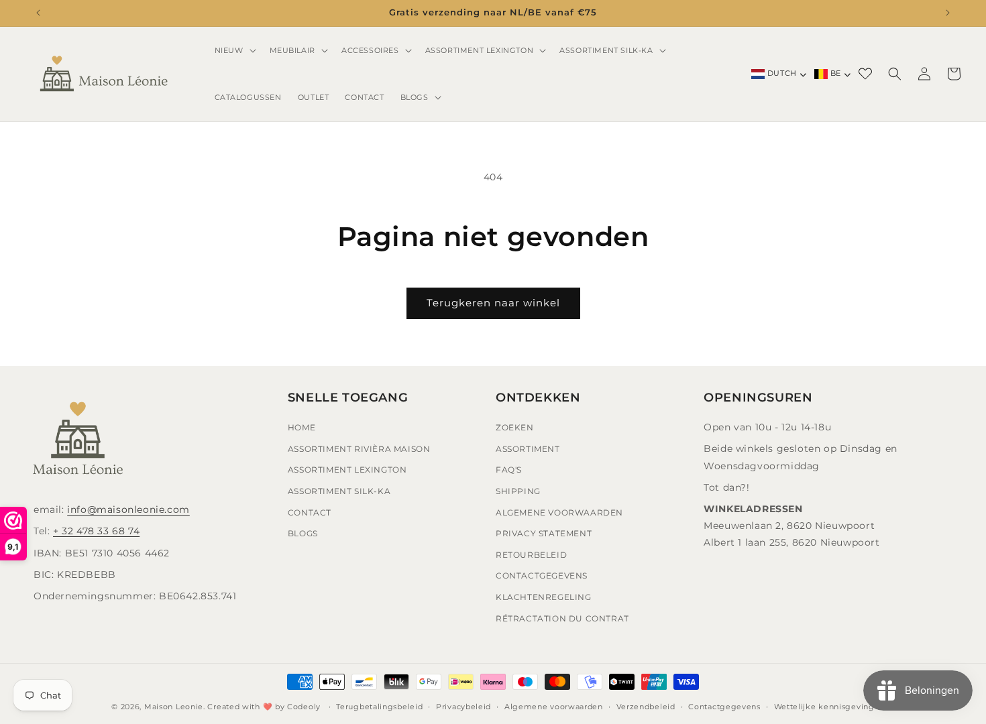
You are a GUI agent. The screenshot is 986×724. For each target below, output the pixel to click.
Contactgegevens (542, 576)
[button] (234, 50)
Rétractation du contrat (562, 618)
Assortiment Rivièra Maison (359, 449)
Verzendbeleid (645, 706)
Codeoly (304, 706)
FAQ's (509, 470)
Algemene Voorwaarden (559, 512)
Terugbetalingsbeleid (379, 706)
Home (301, 428)
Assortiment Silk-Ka (339, 491)
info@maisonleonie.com (128, 510)
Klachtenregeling (544, 597)
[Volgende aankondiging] (948, 12)
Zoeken (515, 428)
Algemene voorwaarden (553, 706)
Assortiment (528, 449)
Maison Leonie (173, 706)
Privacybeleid (463, 706)
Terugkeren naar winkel (493, 302)
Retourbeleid (531, 555)
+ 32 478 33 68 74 (96, 532)
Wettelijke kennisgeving (824, 706)
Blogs (303, 534)
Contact (309, 512)
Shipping (518, 491)
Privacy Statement (544, 534)
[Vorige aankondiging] (38, 12)
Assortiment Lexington (347, 470)
